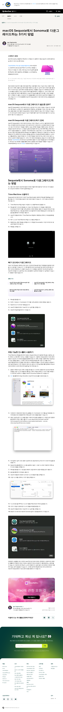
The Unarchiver (5, 680)
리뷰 (21, 16)
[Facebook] (4, 699)
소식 (15, 16)
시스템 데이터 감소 (18, 677)
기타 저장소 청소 (18, 681)
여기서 (34, 3)
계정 (40, 666)
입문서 (9, 16)
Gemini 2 (4, 678)
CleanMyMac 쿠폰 (43, 674)
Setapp (4, 676)
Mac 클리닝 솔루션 (18, 675)
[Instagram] (8, 699)
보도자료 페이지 (30, 678)
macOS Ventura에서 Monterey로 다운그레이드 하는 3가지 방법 (19, 283)
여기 (11, 376)
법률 (28, 682)
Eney (3, 668)
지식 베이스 (41, 670)
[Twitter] (11, 699)
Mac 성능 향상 (18, 673)
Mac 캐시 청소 (18, 679)
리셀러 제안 (29, 676)
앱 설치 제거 (41, 676)
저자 (28, 691)
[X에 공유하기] (53, 617)
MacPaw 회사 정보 (31, 666)
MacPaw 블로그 (30, 672)
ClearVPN (4, 674)
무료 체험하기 (31, 597)
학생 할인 (53, 668)
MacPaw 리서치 (30, 684)
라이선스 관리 (42, 672)
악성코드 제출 (42, 678)
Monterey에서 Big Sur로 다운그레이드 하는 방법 (19, 290)
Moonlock (4, 666)
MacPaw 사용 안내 (31, 670)
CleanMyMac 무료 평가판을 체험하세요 (19, 65)
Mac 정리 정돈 (18, 686)
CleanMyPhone (6, 672)
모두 (3, 16)
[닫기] (3, 4)
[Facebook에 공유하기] (44, 617)
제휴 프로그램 (29, 674)
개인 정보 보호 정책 (39, 650)
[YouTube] (15, 699)
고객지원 (40, 668)
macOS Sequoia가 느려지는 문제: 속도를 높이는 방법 (44, 290)
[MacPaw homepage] (3, 708)
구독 (45, 645)
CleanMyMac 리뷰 (30, 668)
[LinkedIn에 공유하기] (49, 617)
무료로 (23, 143)
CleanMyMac (16, 139)
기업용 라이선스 (54, 666)
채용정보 (28, 680)
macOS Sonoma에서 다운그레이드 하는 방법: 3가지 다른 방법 (44, 283)
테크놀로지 (29, 689)
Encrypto (4, 682)
